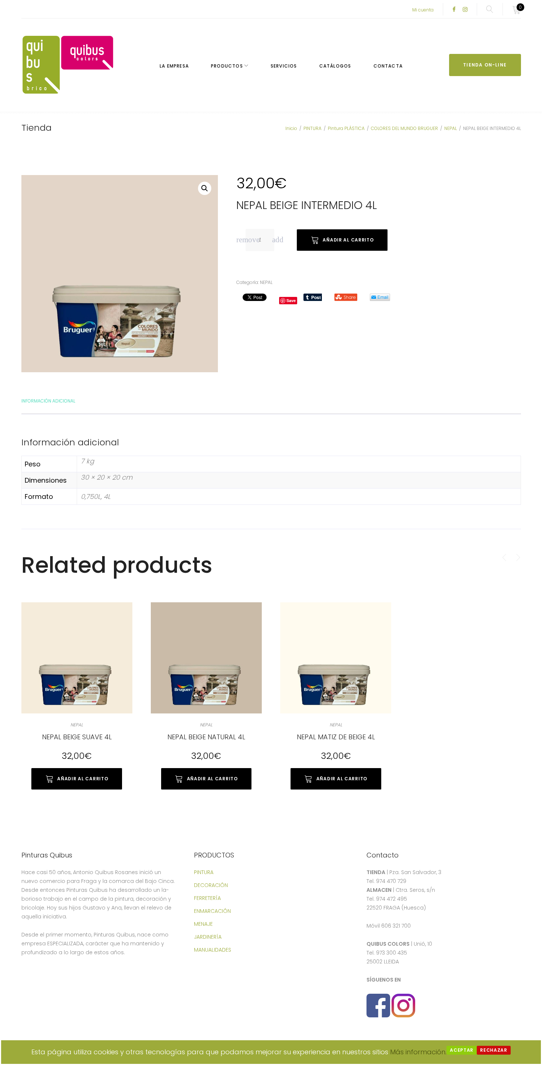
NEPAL (450, 128)
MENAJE (203, 924)
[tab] (48, 400)
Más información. (418, 1052)
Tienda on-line (485, 65)
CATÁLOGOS (335, 66)
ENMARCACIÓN (212, 911)
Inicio (291, 128)
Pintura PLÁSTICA (346, 128)
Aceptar (461, 1050)
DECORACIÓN (211, 885)
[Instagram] (465, 10)
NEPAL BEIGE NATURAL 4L (206, 737)
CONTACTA (388, 66)
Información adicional (48, 401)
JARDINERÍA (208, 937)
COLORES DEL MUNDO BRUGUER (404, 128)
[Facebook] (454, 10)
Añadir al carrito (348, 240)
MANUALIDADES (212, 949)
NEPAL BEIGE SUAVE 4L (77, 737)
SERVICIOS (284, 66)
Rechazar (493, 1050)
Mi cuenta (423, 10)
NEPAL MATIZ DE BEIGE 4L (336, 737)
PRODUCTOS (227, 66)
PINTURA (312, 128)
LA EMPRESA (174, 66)
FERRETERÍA (207, 898)
